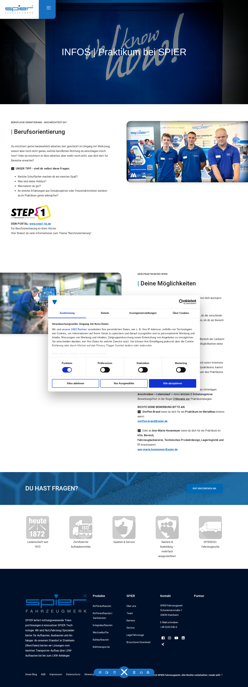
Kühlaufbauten (101, 639)
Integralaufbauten (103, 625)
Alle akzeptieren (172, 383)
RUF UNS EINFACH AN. (205, 488)
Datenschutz (73, 674)
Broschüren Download (138, 642)
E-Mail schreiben (169, 622)
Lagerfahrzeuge (135, 635)
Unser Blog (31, 674)
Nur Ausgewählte (124, 383)
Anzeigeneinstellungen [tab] (143, 313)
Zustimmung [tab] (67, 313)
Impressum (56, 674)
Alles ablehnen (75, 383)
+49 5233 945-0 (168, 627)
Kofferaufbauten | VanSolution (102, 615)
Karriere (131, 620)
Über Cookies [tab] (181, 313)
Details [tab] (105, 313)
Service (131, 627)
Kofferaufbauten (102, 606)
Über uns (131, 606)
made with (215, 675)
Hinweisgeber (92, 674)
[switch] (105, 370)
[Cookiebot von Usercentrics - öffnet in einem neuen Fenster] (181, 301)
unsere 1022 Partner (74, 329)
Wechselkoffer (101, 632)
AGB (43, 674)
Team (130, 613)
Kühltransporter (101, 647)
